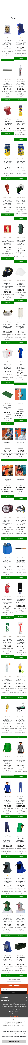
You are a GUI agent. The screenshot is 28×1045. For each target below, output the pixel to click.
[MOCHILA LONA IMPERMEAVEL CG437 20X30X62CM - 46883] (20, 229)
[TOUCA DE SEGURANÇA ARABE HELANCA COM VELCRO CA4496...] (20, 29)
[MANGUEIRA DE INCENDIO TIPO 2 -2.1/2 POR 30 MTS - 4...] (7, 313)
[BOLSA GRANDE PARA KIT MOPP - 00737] (20, 946)
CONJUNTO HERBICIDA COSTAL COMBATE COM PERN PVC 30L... (7, 721)
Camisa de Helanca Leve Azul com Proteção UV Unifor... (7, 801)
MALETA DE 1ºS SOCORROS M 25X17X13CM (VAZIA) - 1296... (7, 366)
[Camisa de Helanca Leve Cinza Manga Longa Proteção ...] (20, 747)
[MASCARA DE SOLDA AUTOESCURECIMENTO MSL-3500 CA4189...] (7, 272)
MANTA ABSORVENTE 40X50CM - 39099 (20, 285)
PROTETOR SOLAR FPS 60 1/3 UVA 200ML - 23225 (20, 123)
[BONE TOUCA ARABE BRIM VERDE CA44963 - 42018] (7, 907)
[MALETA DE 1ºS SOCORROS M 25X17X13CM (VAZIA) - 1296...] (7, 353)
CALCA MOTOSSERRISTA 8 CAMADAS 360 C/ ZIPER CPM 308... (7, 841)
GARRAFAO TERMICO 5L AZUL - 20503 (7, 561)
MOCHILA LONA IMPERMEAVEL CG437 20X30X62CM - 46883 (21, 243)
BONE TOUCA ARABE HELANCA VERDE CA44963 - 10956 (20, 841)
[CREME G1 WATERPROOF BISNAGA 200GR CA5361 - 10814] (20, 628)
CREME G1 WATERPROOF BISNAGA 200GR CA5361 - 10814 (20, 641)
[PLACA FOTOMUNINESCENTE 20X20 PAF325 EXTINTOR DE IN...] (7, 229)
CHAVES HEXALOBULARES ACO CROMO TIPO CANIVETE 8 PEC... (20, 721)
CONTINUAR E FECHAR (14, 1041)
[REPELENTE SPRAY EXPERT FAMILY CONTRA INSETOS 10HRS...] (20, 70)
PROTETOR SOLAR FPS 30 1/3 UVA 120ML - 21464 (20, 162)
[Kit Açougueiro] (20, 470)
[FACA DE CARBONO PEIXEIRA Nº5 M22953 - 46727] (20, 549)
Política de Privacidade (20, 1036)
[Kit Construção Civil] (7, 470)
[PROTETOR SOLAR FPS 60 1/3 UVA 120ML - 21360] (7, 150)
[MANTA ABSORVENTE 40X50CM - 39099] (20, 272)
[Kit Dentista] (20, 434)
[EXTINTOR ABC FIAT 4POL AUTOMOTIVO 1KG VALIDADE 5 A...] (7, 588)
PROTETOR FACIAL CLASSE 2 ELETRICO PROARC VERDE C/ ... (21, 202)
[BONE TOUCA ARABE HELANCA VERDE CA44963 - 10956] (20, 827)
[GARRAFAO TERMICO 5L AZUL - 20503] (7, 549)
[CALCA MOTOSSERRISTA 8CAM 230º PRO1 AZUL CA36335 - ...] (20, 787)
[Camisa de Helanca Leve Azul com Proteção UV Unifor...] (7, 787)
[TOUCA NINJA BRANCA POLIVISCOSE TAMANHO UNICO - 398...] (7, 29)
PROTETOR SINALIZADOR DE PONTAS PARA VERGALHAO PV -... (7, 202)
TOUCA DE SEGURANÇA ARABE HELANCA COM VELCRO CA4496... (21, 43)
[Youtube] (15, 1016)
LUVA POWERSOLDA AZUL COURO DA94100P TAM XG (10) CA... (20, 367)
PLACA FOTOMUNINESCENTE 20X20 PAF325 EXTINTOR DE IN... (7, 242)
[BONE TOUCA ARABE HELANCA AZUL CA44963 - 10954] (20, 867)
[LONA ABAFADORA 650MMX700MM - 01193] (7, 394)
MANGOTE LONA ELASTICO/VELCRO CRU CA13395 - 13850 (21, 327)
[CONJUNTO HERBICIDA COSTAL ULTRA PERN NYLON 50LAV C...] (20, 668)
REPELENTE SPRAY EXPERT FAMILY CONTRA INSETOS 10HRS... (20, 84)
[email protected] (14, 1011)
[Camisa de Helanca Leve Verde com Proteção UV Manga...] (7, 747)
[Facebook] (10, 1016)
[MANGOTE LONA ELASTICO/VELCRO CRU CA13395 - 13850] (20, 313)
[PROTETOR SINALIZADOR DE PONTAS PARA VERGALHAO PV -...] (7, 189)
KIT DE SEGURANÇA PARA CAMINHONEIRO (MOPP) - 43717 (21, 522)
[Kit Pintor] (20, 394)
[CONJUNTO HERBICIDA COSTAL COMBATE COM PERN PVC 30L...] (7, 708)
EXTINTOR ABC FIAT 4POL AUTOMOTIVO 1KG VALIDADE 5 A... (7, 601)
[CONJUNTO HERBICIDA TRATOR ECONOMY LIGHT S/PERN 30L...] (7, 668)
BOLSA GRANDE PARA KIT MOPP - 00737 (20, 959)
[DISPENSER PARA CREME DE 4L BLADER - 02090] (20, 588)
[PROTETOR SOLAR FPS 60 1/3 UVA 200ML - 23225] (20, 110)
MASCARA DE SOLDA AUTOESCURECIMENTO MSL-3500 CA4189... (7, 286)
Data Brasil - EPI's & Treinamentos (12, 13)
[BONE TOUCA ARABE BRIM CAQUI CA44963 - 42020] (20, 907)
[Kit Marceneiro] (7, 434)
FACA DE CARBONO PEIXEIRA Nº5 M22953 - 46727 (20, 561)
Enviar (14, 992)
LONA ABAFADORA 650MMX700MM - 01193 (7, 407)
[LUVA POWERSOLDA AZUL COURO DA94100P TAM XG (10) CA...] (20, 353)
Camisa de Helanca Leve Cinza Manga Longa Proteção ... (21, 760)
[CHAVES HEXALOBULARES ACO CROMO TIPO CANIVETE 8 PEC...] (20, 708)
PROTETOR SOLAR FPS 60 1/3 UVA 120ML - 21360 (7, 162)
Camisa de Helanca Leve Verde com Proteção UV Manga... (7, 761)
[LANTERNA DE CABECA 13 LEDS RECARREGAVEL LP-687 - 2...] (7, 509)
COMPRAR (7, 60)
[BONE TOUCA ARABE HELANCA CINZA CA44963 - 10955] (7, 867)
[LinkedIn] (17, 1016)
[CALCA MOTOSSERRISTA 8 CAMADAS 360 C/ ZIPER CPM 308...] (7, 827)
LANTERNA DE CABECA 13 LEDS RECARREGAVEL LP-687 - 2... (7, 522)
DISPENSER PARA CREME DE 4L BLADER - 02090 (20, 601)
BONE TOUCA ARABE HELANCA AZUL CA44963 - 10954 (20, 881)
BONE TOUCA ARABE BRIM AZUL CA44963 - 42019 (7, 959)
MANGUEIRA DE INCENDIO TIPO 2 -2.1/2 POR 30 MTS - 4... (7, 327)
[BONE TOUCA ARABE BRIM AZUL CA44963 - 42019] (7, 946)
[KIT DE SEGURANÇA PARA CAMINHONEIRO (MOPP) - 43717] (20, 509)
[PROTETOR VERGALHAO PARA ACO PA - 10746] (7, 110)
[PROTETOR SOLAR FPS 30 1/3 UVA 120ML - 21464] (20, 150)
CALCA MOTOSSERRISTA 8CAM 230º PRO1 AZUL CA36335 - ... (20, 801)
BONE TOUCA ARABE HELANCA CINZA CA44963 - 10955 (7, 881)
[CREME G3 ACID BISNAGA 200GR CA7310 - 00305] (7, 628)
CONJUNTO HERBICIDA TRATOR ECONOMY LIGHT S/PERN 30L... (7, 681)
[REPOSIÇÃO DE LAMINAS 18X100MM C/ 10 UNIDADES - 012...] (7, 70)
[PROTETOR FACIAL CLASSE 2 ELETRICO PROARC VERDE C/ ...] (20, 189)
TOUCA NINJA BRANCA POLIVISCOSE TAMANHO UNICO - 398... (7, 43)
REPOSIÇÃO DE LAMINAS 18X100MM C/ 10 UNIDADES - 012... (7, 84)
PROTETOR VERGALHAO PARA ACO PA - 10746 (7, 123)
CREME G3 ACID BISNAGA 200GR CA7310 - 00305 (7, 641)
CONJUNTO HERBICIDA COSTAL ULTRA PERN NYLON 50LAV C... (21, 681)
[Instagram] (12, 1016)
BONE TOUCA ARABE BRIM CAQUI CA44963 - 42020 (21, 920)
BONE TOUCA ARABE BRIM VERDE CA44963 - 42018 (7, 920)
